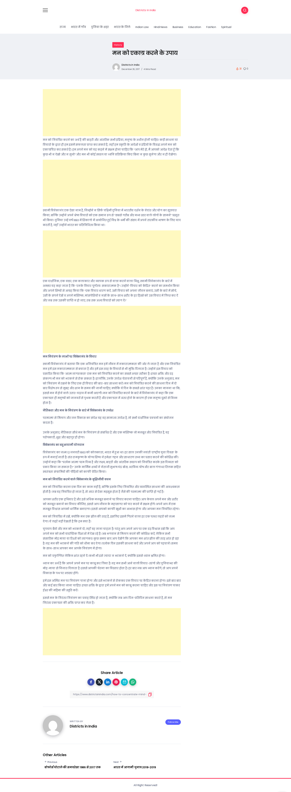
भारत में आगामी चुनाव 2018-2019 (135, 767)
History (118, 44)
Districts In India (145, 10)
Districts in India (130, 65)
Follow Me (173, 722)
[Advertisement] (112, 112)
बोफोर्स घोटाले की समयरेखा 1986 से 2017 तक (72, 767)
